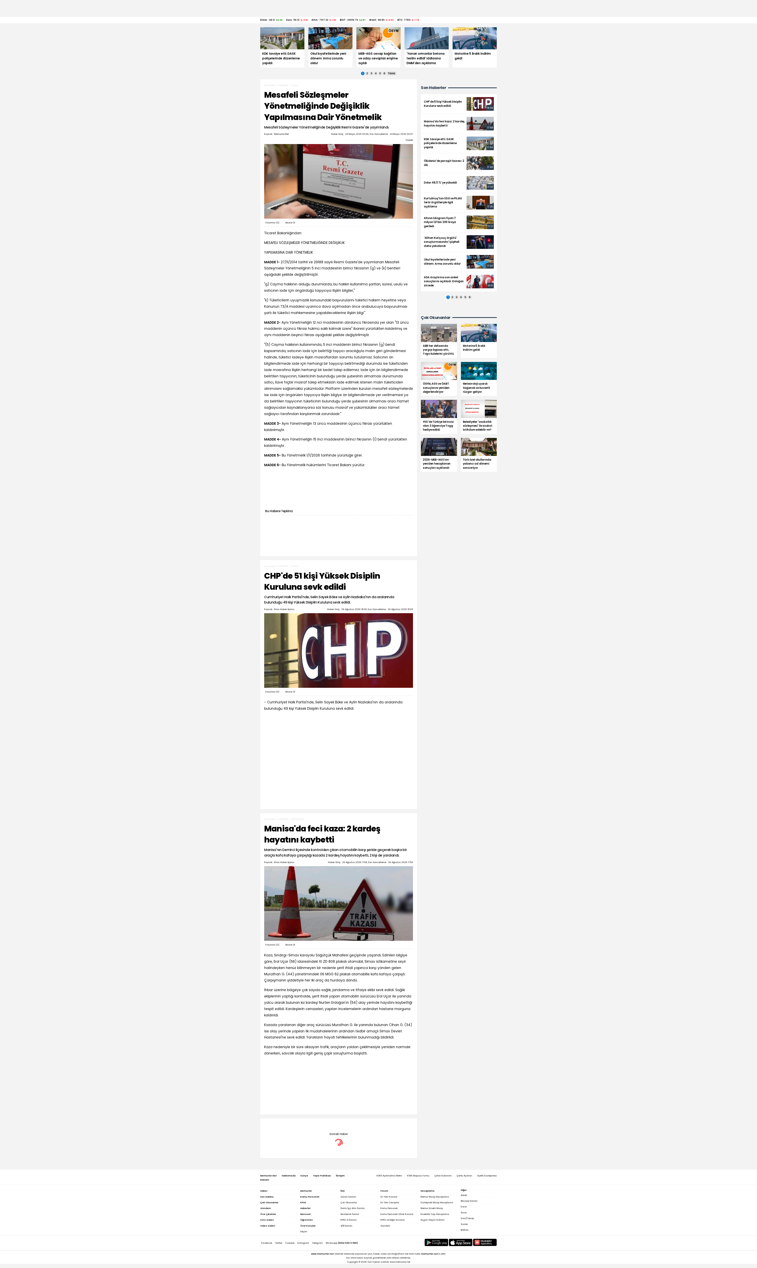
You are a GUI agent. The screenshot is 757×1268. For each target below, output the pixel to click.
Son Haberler (433, 87)
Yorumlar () (272, 222)
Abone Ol (290, 222)
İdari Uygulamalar (301, 1124)
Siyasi (294, 85)
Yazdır (409, 140)
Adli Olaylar (297, 819)
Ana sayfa (270, 85)
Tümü (391, 73)
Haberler (283, 85)
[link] (459, 104)
